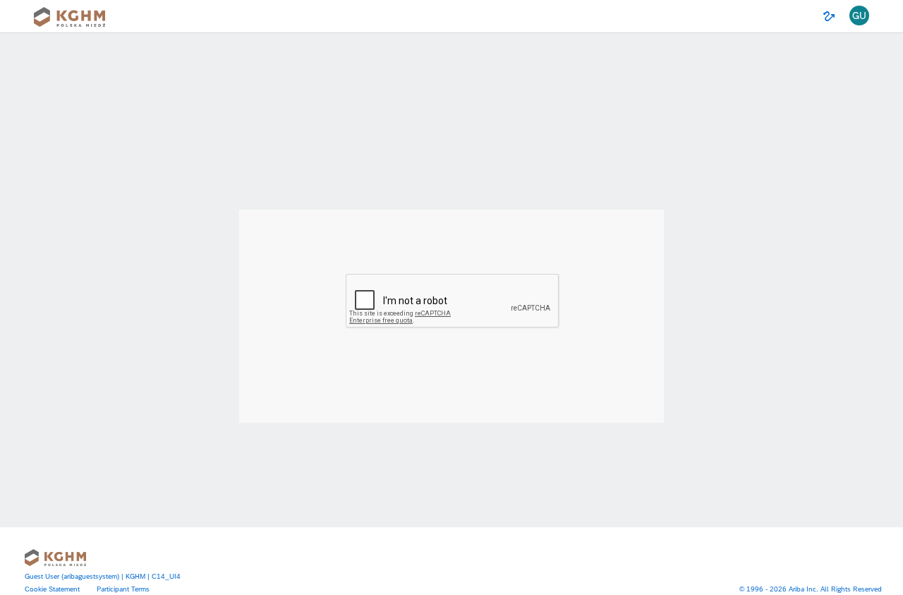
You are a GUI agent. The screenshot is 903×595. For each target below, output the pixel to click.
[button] (859, 16)
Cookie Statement (52, 588)
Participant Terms (123, 588)
